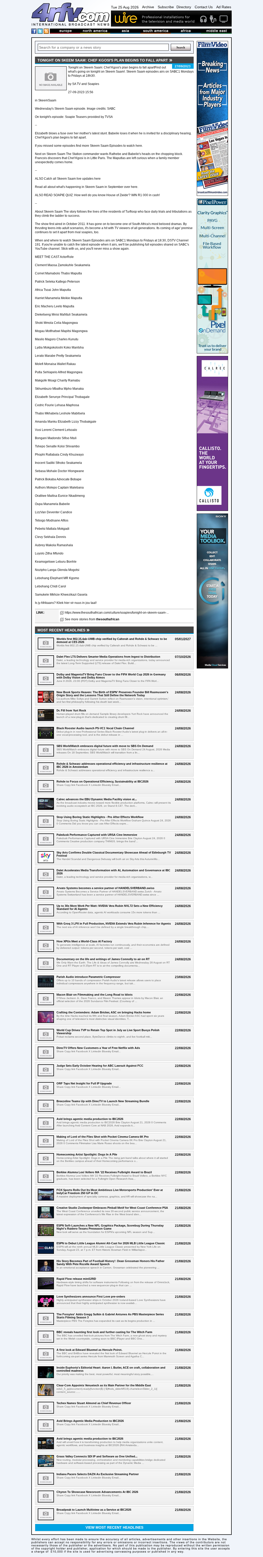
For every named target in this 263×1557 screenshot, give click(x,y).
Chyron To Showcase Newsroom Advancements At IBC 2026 (97, 1491)
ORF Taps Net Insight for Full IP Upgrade (84, 1083)
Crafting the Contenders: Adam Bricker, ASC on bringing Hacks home (104, 1012)
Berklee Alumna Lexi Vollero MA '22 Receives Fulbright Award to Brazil (104, 1172)
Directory (183, 7)
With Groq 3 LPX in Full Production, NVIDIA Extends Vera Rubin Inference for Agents (114, 923)
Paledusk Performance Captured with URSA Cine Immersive (97, 834)
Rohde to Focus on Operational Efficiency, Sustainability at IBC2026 (102, 781)
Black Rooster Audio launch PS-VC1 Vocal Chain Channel (95, 728)
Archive (148, 7)
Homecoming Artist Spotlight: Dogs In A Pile (87, 1154)
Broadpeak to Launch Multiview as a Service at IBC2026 (94, 1509)
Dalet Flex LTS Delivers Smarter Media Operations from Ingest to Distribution (108, 656)
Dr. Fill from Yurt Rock (71, 710)
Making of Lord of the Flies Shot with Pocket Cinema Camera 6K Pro (103, 1136)
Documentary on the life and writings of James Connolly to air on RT (103, 959)
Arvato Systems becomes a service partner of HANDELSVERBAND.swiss (105, 888)
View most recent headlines (114, 1527)
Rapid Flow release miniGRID (76, 1278)
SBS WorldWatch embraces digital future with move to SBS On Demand (105, 745)
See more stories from (92, 619)
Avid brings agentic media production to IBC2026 (90, 1118)
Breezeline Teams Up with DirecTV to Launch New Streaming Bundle (103, 1101)
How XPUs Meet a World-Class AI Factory (84, 941)
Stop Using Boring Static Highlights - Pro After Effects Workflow (100, 817)
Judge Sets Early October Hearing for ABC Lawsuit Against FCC (100, 1065)
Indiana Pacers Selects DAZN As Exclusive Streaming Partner (98, 1474)
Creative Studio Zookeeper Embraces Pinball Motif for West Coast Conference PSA (112, 1207)
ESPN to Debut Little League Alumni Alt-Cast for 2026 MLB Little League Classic (111, 1243)
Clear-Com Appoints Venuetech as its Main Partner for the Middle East (104, 1385)
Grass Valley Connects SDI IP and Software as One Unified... (97, 1456)
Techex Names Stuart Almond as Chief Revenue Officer (94, 1403)
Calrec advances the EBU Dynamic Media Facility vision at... (97, 799)
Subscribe (166, 7)
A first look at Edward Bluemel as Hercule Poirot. (89, 1349)
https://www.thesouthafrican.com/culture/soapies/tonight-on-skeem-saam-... (117, 612)
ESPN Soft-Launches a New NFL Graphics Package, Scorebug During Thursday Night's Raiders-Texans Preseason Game (110, 1227)
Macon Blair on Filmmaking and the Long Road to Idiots (95, 994)
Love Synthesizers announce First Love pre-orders (91, 1296)
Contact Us (204, 7)
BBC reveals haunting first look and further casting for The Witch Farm (104, 1332)
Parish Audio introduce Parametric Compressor (88, 976)
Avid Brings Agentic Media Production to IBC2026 (90, 1420)
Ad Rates (223, 7)
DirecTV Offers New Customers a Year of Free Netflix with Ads (98, 1047)
